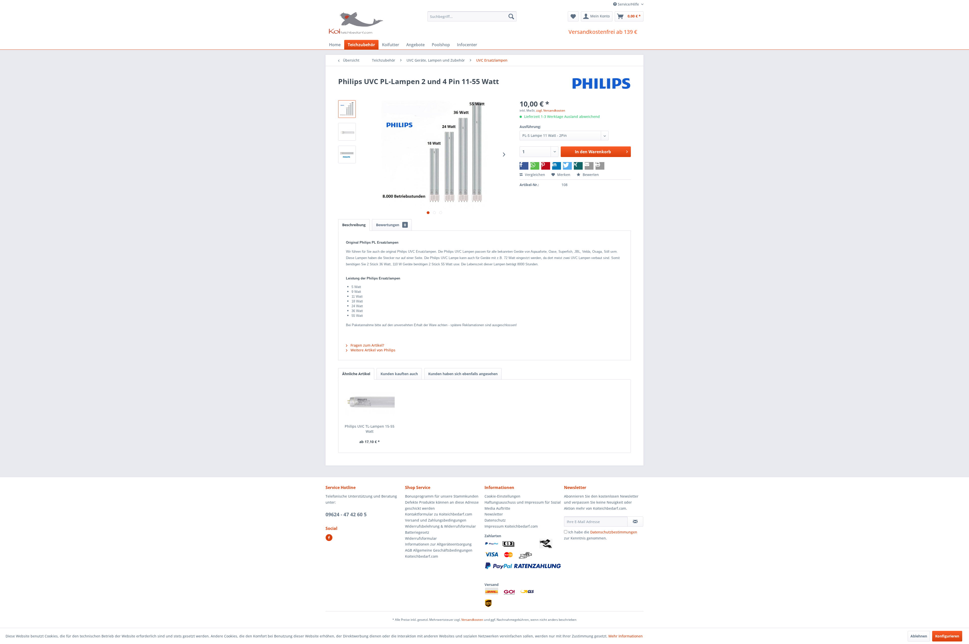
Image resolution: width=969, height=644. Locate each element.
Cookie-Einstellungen (502, 496)
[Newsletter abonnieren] (635, 522)
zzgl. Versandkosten (550, 110)
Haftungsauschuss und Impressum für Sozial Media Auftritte (522, 505)
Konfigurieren (947, 636)
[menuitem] (472, 16)
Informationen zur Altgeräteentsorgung (438, 544)
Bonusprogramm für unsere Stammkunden (441, 496)
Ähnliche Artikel (356, 373)
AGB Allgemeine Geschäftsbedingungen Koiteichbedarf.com (438, 553)
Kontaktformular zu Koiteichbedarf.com (438, 514)
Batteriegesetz (417, 532)
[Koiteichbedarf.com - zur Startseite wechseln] (356, 22)
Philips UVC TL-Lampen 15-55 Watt (369, 429)
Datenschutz (495, 520)
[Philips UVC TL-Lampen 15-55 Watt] (370, 403)
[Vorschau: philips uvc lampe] (347, 154)
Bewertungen (391, 224)
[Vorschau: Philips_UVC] (347, 132)
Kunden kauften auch (399, 373)
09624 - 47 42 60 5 (346, 514)
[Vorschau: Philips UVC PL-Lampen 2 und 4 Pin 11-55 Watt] (347, 109)
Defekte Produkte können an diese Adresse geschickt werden (442, 505)
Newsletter (493, 514)
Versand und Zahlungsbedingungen (435, 520)
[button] (524, 166)
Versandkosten (472, 619)
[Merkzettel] (573, 16)
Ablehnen (918, 636)
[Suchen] (511, 16)
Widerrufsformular (421, 538)
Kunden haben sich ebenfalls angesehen (463, 373)
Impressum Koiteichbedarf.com (511, 526)
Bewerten (590, 174)
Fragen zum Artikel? (366, 345)
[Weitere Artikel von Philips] (601, 86)
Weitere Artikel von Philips (372, 350)
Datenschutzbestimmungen (613, 532)
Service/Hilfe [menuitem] (628, 4)
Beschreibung (354, 224)
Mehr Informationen (625, 636)
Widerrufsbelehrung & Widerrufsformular (440, 526)
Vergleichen (534, 174)
